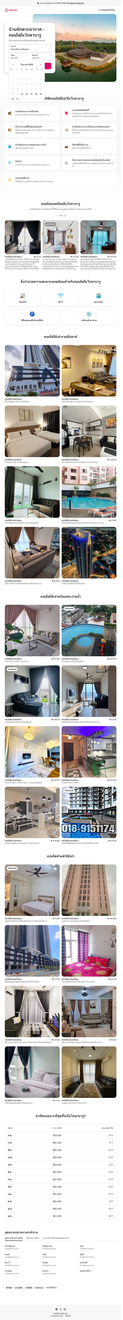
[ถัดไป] (65, 215)
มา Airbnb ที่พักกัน (107, 10)
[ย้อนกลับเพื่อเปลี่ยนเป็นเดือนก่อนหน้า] (13, 64)
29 (41, 94)
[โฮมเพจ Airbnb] (11, 10)
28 (36, 94)
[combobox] (30, 49)
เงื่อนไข (68, 1316)
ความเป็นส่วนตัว (57, 1316)
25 (22, 94)
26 (27, 94)
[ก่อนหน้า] (56, 215)
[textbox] (19, 58)
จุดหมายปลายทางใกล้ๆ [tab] (14, 1238)
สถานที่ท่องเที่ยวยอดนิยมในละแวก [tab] (56, 1238)
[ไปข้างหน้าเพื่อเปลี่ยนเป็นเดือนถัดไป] (40, 64)
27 (31, 94)
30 (13, 99)
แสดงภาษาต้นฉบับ (76, 3)
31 (17, 99)
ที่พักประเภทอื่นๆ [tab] (33, 1238)
